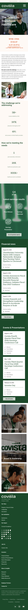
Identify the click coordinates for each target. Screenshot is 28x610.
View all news (7, 317)
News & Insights (5, 568)
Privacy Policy (5, 599)
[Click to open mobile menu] (24, 5)
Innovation (5, 511)
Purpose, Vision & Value (9, 507)
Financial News (7, 555)
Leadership (6, 509)
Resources (6, 564)
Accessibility (10, 602)
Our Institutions (5, 514)
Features (5, 574)
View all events (9, 398)
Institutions (6, 518)
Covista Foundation (8, 526)
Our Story (3, 504)
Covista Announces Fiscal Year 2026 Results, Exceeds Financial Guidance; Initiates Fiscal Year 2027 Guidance (14, 280)
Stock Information (7, 560)
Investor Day (9, 385)
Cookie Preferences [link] (20, 599)
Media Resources (7, 578)
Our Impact (4, 523)
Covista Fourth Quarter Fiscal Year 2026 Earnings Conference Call (12, 339)
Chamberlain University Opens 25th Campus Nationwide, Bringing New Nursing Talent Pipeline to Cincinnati (13, 257)
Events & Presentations (9, 558)
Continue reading (7, 264)
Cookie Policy (12, 599)
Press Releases (7, 576)
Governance (17, 602)
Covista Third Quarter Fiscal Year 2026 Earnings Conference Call (13, 365)
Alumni (5, 520)
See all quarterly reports (14, 234)
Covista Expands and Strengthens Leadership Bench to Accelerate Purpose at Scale (13, 302)
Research (5, 572)
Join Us (3, 544)
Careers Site (6, 548)
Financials (5, 562)
